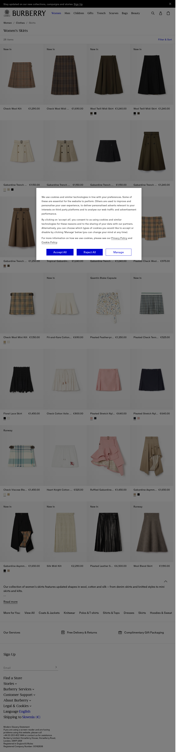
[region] (88, 224)
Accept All (60, 252)
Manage (118, 252)
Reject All (90, 252)
